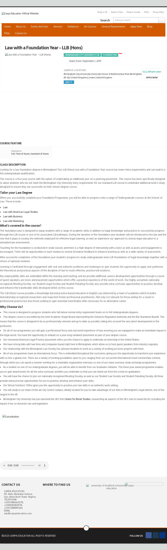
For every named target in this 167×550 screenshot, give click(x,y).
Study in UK (102, 12)
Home (7, 26)
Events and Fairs (39, 26)
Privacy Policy (158, 12)
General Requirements (113, 26)
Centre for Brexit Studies (78, 399)
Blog (149, 26)
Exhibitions (73, 26)
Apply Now (136, 26)
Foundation (110, 55)
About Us (21, 26)
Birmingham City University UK (82, 55)
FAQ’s (146, 12)
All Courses (90, 26)
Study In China (117, 12)
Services (57, 26)
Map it (68, 82)
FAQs (7, 33)
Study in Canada (133, 12)
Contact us (21, 33)
